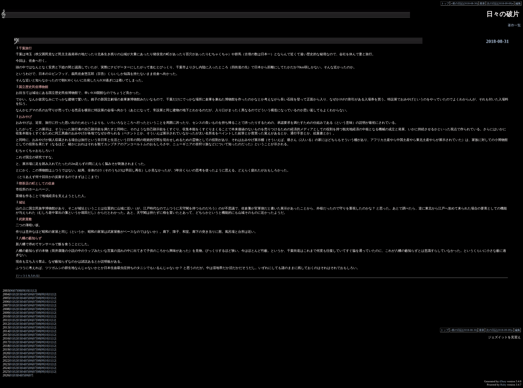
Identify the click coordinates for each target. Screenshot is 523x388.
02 (15, 294)
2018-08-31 (497, 41)
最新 (482, 3)
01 (11, 294)
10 (27, 290)
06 (11, 290)
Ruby (503, 384)
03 (19, 294)
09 (23, 290)
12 (34, 290)
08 (19, 290)
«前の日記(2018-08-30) (464, 3)
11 (30, 290)
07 (15, 290)
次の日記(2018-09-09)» (500, 3)
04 (23, 294)
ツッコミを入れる (27, 275)
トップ (445, 3)
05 (27, 294)
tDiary (503, 381)
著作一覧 (514, 25)
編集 (518, 3)
